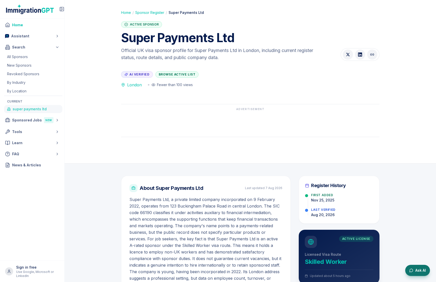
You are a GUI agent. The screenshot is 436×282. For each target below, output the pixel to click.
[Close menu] (62, 9)
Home (126, 12)
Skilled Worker (326, 261)
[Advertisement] (250, 122)
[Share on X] (348, 54)
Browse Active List (177, 74)
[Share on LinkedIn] (360, 54)
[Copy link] (372, 54)
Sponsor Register (149, 12)
